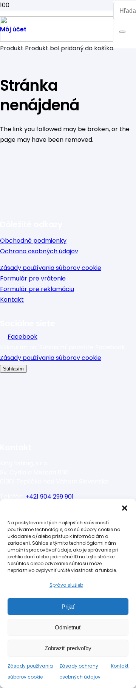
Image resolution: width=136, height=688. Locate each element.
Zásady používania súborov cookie (50, 267)
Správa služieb (66, 585)
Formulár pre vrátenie (33, 278)
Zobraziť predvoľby (68, 648)
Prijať (68, 606)
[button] (124, 508)
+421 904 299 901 (49, 496)
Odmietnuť (68, 627)
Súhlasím (13, 369)
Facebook (22, 336)
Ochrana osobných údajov (39, 251)
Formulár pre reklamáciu (37, 289)
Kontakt (119, 666)
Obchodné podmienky (33, 240)
